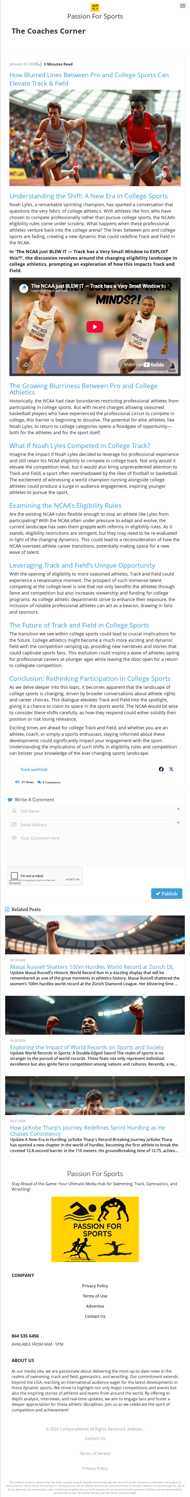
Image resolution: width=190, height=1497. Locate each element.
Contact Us (95, 1438)
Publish (169, 893)
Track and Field (33, 769)
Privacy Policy (95, 1468)
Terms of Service (95, 1453)
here (133, 1493)
